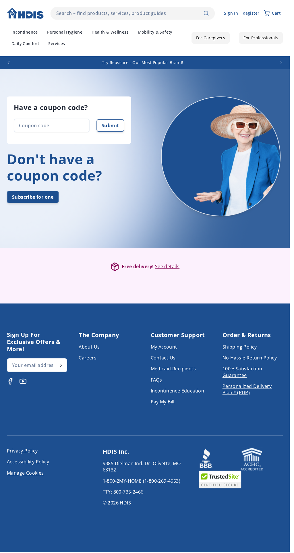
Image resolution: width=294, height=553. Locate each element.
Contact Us (163, 358)
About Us (89, 347)
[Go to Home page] (25, 13)
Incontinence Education (177, 391)
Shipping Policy (240, 347)
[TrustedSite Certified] (219, 479)
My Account (164, 347)
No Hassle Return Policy (250, 358)
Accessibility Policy (28, 462)
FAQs (156, 380)
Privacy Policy (22, 451)
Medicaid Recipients (173, 369)
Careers (87, 358)
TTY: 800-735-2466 (123, 492)
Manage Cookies (25, 473)
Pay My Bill (163, 402)
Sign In (231, 13)
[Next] (281, 62)
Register (251, 13)
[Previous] (8, 62)
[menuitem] (24, 32)
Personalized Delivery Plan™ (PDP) (247, 389)
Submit (110, 125)
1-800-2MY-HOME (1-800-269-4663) (141, 481)
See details (167, 266)
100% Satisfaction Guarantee (242, 372)
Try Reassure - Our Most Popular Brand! (142, 62)
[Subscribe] (61, 365)
